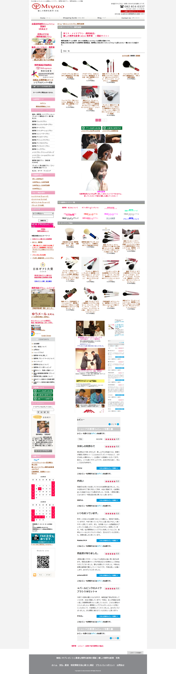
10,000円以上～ (37, 188)
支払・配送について (74, 18)
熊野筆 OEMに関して (40, 355)
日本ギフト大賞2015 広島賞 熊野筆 (44, 379)
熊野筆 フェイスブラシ (39, 121)
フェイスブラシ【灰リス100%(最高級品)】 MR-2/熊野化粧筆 (131, 75)
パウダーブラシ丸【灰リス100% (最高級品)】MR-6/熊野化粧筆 (70, 75)
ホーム (45, 18)
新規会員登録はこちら (43, 106)
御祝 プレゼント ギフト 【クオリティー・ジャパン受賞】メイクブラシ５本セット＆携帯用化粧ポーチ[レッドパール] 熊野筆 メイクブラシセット (131, 245)
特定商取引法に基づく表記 (82, 665)
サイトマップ (38, 361)
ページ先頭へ (135, 652)
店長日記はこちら (43, 450)
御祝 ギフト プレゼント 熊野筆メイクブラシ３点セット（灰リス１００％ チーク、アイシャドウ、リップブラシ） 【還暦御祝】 (110, 77)
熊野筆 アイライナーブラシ (41, 146)
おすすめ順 (125, 56)
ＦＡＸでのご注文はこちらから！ (42, 544)
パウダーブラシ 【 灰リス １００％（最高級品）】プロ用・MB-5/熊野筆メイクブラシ (90, 76)
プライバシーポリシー (105, 665)
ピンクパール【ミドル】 (39, 199)
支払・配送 (64, 665)
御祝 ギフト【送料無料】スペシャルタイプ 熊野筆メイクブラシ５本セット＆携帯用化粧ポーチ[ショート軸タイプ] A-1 (70, 305)
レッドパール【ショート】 (40, 196)
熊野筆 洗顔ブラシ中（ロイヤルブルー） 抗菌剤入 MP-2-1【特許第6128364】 (91, 243)
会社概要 (36, 343)
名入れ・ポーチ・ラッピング (41, 171)
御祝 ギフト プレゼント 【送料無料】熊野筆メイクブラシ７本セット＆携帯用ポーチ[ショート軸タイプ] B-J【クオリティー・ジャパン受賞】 (90, 105)
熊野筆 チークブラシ (38, 127)
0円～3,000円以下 (37, 179)
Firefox (43, 330)
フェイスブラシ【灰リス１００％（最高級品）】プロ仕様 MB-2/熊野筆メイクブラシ (70, 103)
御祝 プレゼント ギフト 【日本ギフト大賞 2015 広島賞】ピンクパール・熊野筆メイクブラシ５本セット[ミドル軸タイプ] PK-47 (111, 248)
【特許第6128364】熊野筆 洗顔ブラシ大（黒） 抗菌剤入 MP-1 (70, 243)
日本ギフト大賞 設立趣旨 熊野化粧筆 (44, 382)
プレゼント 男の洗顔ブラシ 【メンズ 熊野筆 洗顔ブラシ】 (43, 166)
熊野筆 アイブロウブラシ (40, 143)
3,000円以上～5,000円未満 (40, 182)
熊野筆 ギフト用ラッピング (42, 367)
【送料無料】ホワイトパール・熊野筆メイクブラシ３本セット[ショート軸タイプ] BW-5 (110, 304)
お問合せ (130, 18)
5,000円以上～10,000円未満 (41, 185)
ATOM (48, 575)
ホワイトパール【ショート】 (40, 202)
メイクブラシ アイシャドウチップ (43, 152)
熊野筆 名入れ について (41, 364)
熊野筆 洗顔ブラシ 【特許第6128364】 (41, 161)
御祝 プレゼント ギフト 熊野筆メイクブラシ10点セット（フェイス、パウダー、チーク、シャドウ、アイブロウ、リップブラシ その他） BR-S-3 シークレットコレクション (90, 307)
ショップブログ (102, 18)
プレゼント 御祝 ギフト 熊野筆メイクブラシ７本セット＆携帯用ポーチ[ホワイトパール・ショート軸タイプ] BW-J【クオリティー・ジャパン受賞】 (111, 109)
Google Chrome (46, 335)
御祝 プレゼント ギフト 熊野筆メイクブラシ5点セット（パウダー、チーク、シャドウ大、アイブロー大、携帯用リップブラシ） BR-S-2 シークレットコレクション (131, 277)
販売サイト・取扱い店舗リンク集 (44, 371)
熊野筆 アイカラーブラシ (40, 137)
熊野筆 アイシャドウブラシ (41, 140)
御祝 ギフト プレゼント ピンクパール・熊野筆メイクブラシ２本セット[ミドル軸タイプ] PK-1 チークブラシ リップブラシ (131, 304)
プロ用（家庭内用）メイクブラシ (43, 258)
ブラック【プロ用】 (37, 205)
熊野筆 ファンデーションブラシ (42, 130)
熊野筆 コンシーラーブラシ (41, 134)
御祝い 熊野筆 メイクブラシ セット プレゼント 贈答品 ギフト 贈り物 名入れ (43, 116)
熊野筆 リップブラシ (38, 149)
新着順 (138, 56)
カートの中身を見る (43, 86)
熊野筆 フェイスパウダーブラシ (42, 124)
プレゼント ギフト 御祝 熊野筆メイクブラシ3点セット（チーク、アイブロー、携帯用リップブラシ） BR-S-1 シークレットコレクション (111, 276)
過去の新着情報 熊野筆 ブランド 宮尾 (44, 374)
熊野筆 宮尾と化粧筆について (43, 376)
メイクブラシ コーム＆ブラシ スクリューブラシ (43, 156)
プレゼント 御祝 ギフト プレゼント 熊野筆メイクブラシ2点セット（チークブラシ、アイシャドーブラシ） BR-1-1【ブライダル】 (90, 276)
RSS (40, 575)
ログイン (43, 103)
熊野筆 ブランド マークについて (44, 358)
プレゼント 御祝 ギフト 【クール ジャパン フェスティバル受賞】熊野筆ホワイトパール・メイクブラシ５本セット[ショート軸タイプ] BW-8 (70, 275)
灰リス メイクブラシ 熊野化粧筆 (73, 24)
